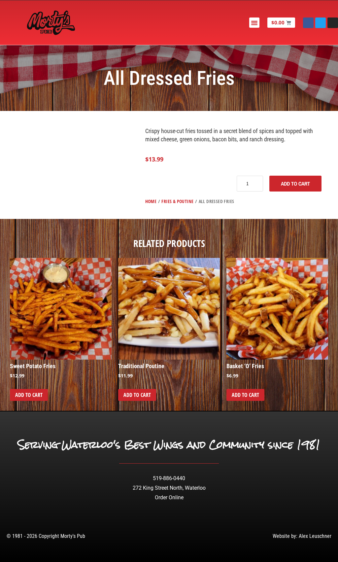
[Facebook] (308, 23)
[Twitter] (320, 23)
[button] (254, 23)
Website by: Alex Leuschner (302, 536)
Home (151, 201)
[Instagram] (332, 23)
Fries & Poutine (177, 201)
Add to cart (295, 183)
